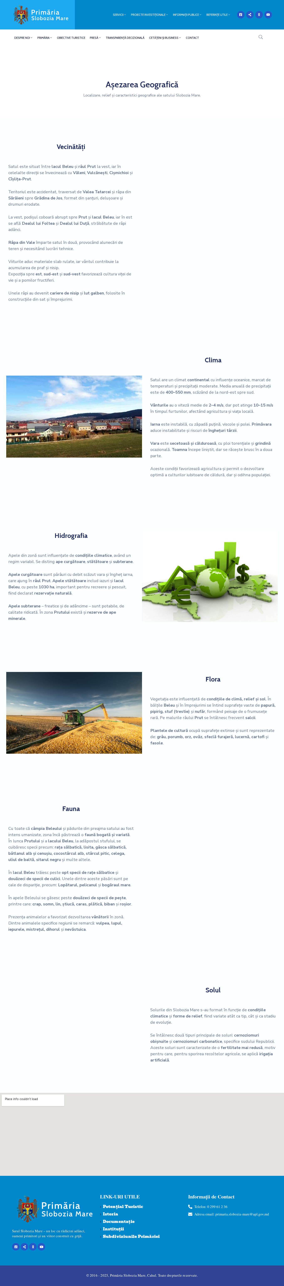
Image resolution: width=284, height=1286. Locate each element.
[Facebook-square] (240, 14)
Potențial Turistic (123, 1206)
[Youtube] (268, 14)
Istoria (110, 1214)
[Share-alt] (250, 14)
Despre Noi (22, 38)
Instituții (113, 1229)
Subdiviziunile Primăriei (131, 1236)
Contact (192, 38)
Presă (94, 38)
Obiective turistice (71, 38)
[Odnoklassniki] (259, 14)
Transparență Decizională (125, 38)
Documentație (119, 1221)
